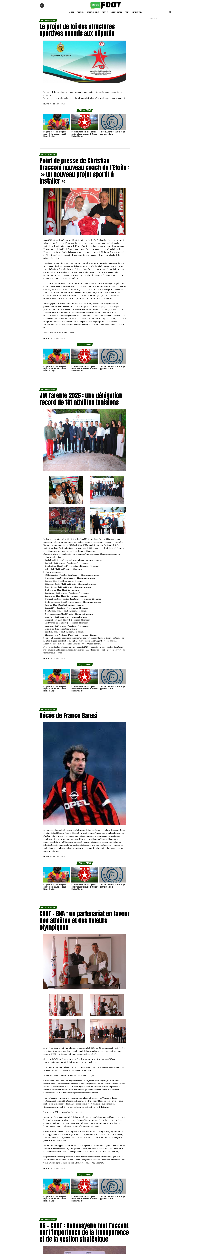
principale (61, 104)
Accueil (71, 12)
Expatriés (105, 12)
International (137, 12)
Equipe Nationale (93, 12)
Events (127, 12)
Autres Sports (116, 12)
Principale (80, 12)
